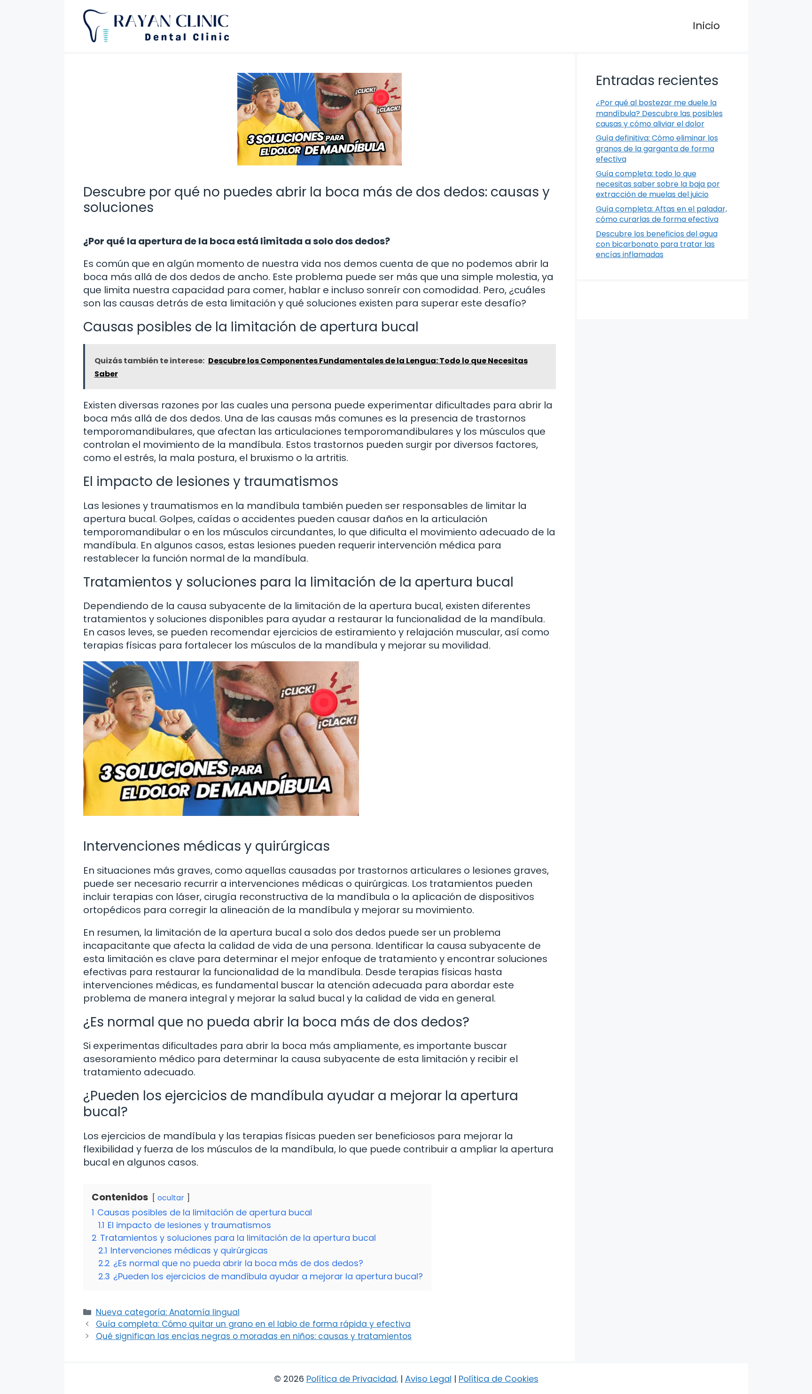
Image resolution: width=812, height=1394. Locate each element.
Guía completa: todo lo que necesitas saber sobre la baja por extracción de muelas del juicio (658, 184)
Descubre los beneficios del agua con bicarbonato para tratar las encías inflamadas (657, 244)
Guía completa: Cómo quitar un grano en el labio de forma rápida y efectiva (253, 1324)
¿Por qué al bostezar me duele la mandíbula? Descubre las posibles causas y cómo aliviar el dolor (659, 113)
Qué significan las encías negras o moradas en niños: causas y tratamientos (254, 1336)
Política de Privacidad (351, 1379)
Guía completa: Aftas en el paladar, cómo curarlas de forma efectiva (661, 214)
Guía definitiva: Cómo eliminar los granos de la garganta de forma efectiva (657, 148)
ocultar (170, 1197)
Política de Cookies (499, 1379)
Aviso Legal (428, 1379)
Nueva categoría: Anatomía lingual (168, 1312)
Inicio (706, 25)
